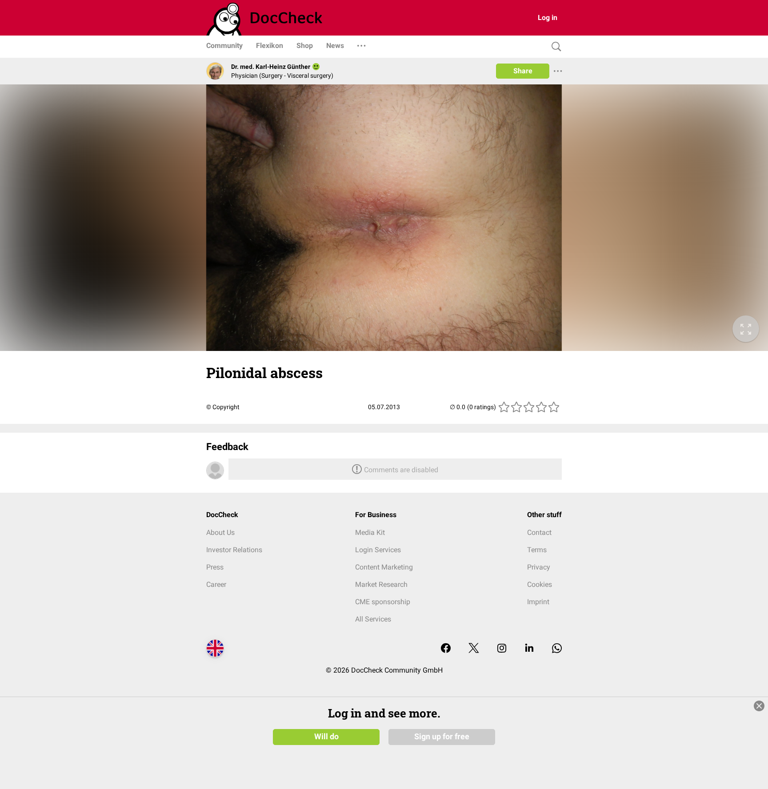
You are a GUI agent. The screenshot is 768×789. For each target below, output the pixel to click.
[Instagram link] (502, 649)
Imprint (538, 602)
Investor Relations (234, 550)
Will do (326, 736)
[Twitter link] (473, 649)
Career (216, 584)
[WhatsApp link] (557, 649)
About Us (220, 532)
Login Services (378, 550)
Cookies (539, 584)
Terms (537, 550)
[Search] (554, 47)
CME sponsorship (382, 602)
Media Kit (370, 532)
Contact (539, 532)
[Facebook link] (446, 649)
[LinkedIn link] (529, 649)
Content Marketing (384, 567)
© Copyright (223, 406)
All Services (373, 619)
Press (215, 567)
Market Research (381, 584)
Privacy (538, 567)
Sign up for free (441, 736)
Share (522, 71)
